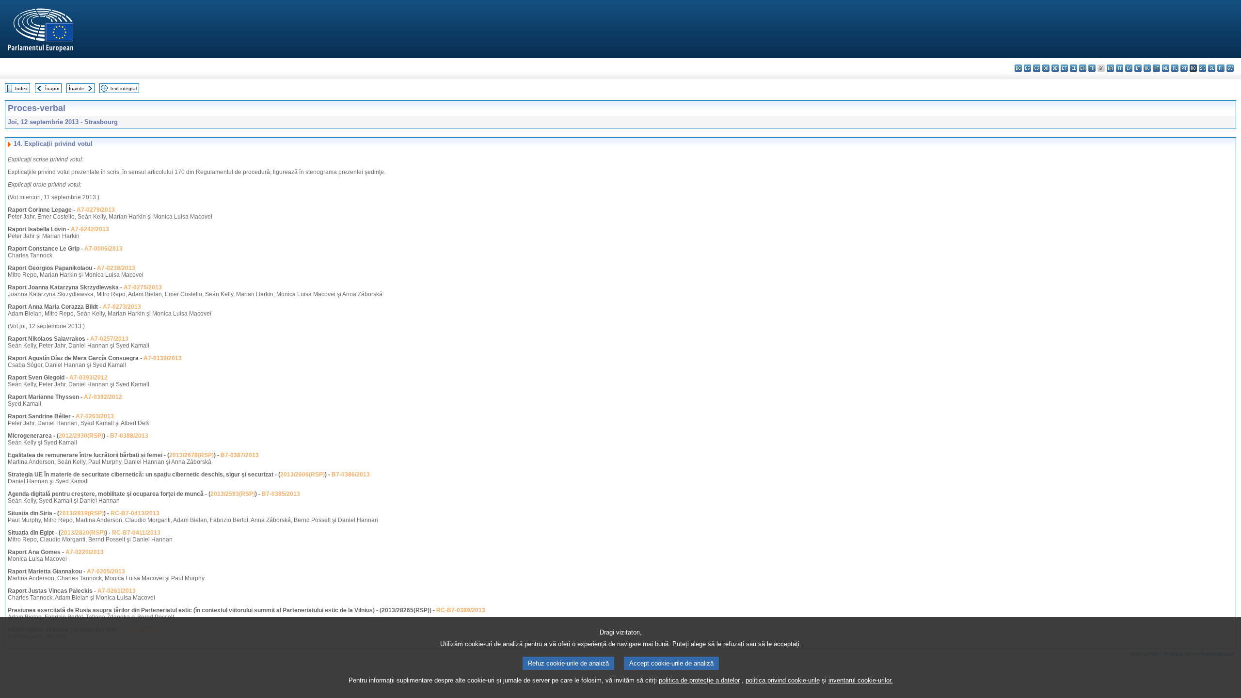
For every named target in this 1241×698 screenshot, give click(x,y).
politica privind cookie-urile (783, 680)
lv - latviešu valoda (1128, 68)
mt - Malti (1156, 68)
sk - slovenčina (1202, 68)
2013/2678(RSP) (191, 455)
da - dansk (1046, 68)
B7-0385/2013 (281, 494)
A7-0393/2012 (88, 377)
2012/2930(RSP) (81, 435)
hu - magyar (1147, 68)
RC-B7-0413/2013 (135, 513)
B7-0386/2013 (351, 474)
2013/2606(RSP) (302, 474)
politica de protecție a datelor (699, 680)
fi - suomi (1221, 68)
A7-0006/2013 (103, 248)
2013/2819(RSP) (81, 513)
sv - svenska (1230, 68)
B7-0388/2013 (129, 435)
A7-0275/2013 (143, 287)
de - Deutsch (1055, 68)
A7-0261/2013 (116, 590)
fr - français (1092, 68)
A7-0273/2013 (122, 306)
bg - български (1018, 68)
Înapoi (52, 88)
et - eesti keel (1064, 68)
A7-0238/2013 (116, 268)
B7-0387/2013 (240, 455)
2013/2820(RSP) (83, 532)
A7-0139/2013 (162, 358)
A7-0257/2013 (109, 338)
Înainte (76, 88)
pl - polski (1174, 68)
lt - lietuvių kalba (1138, 68)
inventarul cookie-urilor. (860, 680)
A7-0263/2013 (95, 416)
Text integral (123, 88)
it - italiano (1119, 68)
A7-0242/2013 (90, 229)
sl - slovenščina (1211, 68)
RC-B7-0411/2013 (136, 532)
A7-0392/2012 (103, 397)
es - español (1027, 68)
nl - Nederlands (1165, 68)
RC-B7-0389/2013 (460, 610)
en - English (1082, 68)
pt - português (1184, 68)
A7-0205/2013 (106, 571)
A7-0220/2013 (84, 552)
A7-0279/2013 (96, 209)
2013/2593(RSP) (232, 494)
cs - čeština (1036, 68)
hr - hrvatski (1110, 68)
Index (21, 88)
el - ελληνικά (1073, 68)
